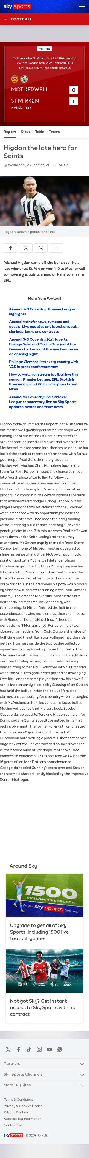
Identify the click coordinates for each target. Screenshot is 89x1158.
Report (10, 131)
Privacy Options (16, 1112)
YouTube (49, 1049)
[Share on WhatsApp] (41, 248)
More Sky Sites (17, 1085)
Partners (12, 1063)
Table (39, 131)
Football (21, 19)
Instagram (39, 1049)
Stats (25, 131)
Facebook (19, 1049)
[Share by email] (56, 248)
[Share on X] (26, 248)
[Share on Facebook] (10, 248)
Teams (54, 131)
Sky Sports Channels (23, 1074)
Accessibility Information (22, 1118)
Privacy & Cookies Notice (23, 1105)
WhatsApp (60, 1049)
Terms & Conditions (18, 1099)
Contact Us (12, 1125)
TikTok (29, 1049)
